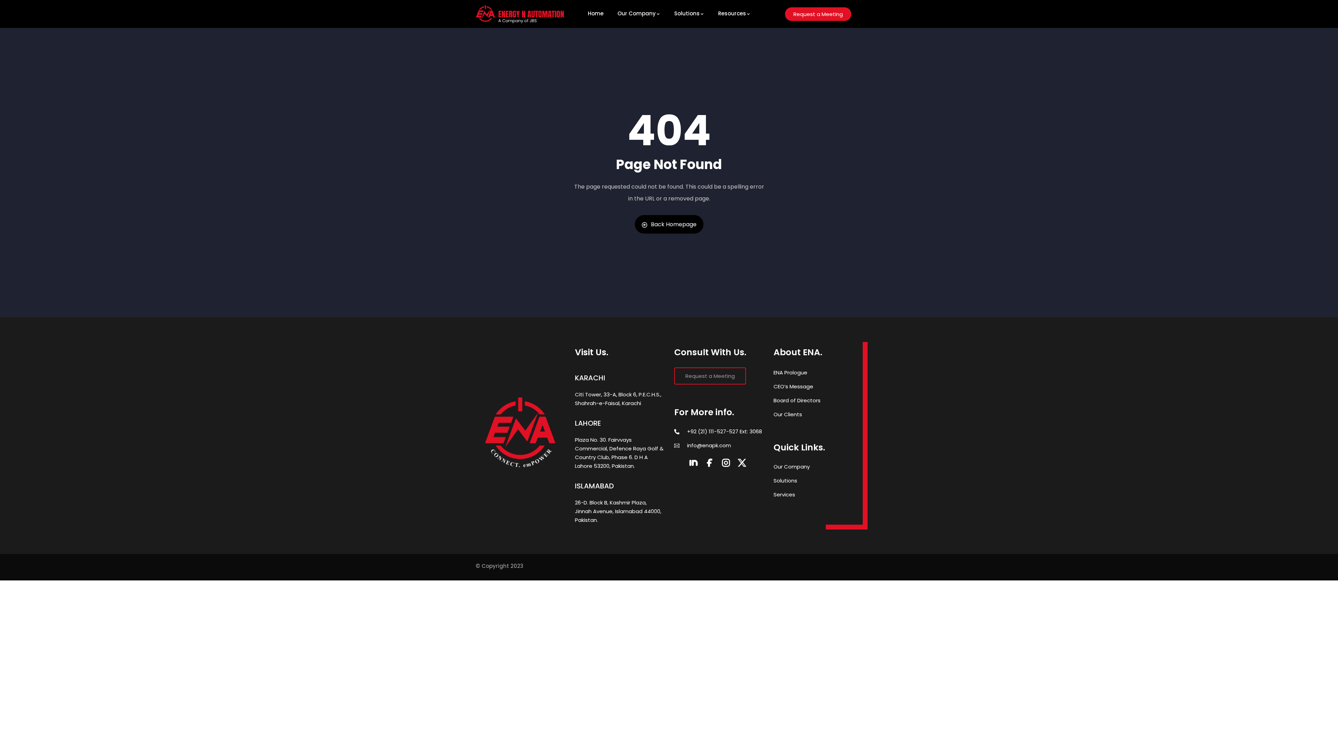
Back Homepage (674, 224)
